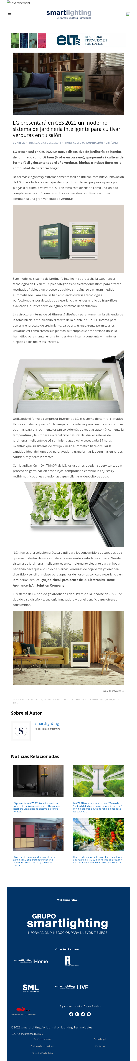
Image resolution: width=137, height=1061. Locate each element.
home (109, 699)
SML (40, 1033)
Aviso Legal (100, 1039)
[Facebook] (71, 1014)
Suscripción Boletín (42, 1053)
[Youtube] (89, 1014)
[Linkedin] (77, 1014)
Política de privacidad (42, 1046)
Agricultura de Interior (92, 699)
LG (114, 699)
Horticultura (75, 142)
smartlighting (23, 142)
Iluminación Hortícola (102, 142)
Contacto (100, 1046)
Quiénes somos (42, 1039)
